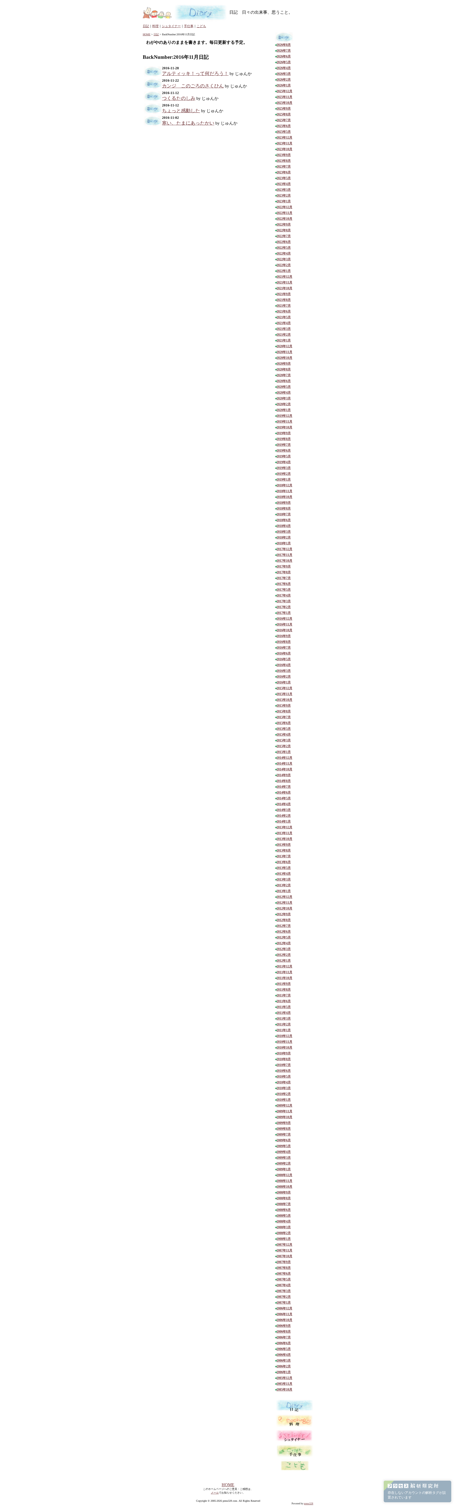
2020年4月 (284, 392)
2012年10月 (284, 908)
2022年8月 (284, 230)
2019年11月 (284, 421)
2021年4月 (284, 323)
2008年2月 (284, 1233)
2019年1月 (284, 479)
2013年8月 (284, 850)
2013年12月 (284, 827)
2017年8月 (284, 572)
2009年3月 (284, 1157)
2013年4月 (284, 873)
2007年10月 (284, 1256)
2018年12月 (284, 485)
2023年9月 (284, 155)
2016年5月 (284, 659)
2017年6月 (284, 584)
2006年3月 (284, 1360)
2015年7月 (284, 717)
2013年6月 (284, 862)
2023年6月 (284, 172)
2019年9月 (284, 433)
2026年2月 (284, 79)
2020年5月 (284, 387)
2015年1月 (284, 752)
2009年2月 (284, 1163)
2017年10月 (284, 560)
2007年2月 (284, 1297)
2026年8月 (284, 45)
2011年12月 (284, 966)
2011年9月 (284, 984)
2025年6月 (284, 126)
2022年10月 (284, 219)
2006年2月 (284, 1366)
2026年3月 (284, 74)
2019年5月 (284, 456)
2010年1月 (284, 1100)
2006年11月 (284, 1314)
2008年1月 (284, 1239)
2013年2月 (284, 885)
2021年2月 (284, 334)
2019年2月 (284, 474)
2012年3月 (284, 949)
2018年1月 (284, 543)
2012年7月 (284, 926)
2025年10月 (284, 103)
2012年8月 (284, 920)
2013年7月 (284, 856)
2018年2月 (284, 537)
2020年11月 (284, 352)
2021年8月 (284, 300)
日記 (146, 26)
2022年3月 (284, 259)
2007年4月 (284, 1285)
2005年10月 (284, 1389)
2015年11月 (284, 694)
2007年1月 (284, 1302)
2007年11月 (284, 1250)
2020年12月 (284, 346)
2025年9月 (284, 108)
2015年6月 (284, 723)
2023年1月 (284, 201)
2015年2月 (284, 746)
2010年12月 (284, 1036)
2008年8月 (284, 1198)
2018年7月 (284, 514)
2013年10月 (284, 839)
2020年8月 (284, 369)
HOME (146, 34)
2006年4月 (284, 1355)
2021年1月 (284, 340)
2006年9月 (284, 1326)
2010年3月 (284, 1088)
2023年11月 (284, 143)
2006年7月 (284, 1337)
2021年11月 (284, 282)
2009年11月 (284, 1111)
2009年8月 (284, 1129)
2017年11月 (284, 555)
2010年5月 (284, 1076)
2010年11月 (284, 1042)
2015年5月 (284, 729)
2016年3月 (284, 671)
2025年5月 (284, 132)
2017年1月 (284, 613)
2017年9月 (284, 566)
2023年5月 (284, 178)
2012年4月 (284, 943)
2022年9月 (284, 224)
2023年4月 (284, 184)
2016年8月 (284, 642)
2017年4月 (284, 595)
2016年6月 (284, 653)
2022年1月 (284, 271)
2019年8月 (284, 439)
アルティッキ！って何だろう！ (195, 73)
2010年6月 (284, 1071)
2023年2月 (284, 195)
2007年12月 (284, 1244)
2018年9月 (284, 503)
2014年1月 (284, 821)
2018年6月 (284, 520)
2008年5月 (284, 1215)
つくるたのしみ (178, 98)
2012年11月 (284, 902)
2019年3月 (284, 468)
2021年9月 (284, 294)
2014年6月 (284, 792)
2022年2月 (284, 265)
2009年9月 (284, 1123)
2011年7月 (284, 995)
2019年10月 (284, 427)
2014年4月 (284, 804)
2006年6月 (284, 1343)
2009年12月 (284, 1105)
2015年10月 (284, 700)
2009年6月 (284, 1140)
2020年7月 (284, 375)
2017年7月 (284, 578)
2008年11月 (284, 1181)
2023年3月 (284, 190)
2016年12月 (284, 618)
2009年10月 (284, 1117)
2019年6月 (284, 450)
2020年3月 (284, 398)
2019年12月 (284, 416)
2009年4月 (284, 1152)
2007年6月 (284, 1273)
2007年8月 (284, 1268)
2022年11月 (284, 213)
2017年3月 (284, 601)
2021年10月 (284, 288)
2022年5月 (284, 247)
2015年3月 (284, 740)
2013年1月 (284, 891)
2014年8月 (284, 781)
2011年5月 (284, 1007)
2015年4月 (284, 734)
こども (201, 26)
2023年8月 (284, 161)
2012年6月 (284, 931)
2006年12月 (284, 1308)
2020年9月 (284, 363)
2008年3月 (284, 1227)
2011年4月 (284, 1013)
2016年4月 (284, 665)
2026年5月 (284, 62)
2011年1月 (284, 1030)
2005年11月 (284, 1384)
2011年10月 (284, 978)
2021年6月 (284, 311)
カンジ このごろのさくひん (193, 86)
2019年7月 (284, 445)
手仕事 (188, 26)
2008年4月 (284, 1221)
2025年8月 (284, 114)
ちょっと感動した (181, 110)
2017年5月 (284, 589)
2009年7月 (284, 1134)
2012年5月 (284, 937)
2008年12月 (284, 1175)
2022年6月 (284, 242)
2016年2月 (284, 676)
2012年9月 (284, 914)
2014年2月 (284, 816)
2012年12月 (284, 897)
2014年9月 (284, 775)
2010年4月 (284, 1082)
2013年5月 (284, 868)
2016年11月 (284, 624)
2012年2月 (284, 955)
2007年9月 (284, 1262)
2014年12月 (284, 758)
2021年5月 (284, 317)
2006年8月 (284, 1331)
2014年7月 (284, 787)
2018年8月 (284, 508)
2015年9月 (284, 705)
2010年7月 (284, 1065)
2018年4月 (284, 526)
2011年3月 (284, 1018)
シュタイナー (171, 26)
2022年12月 (284, 207)
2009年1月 (284, 1169)
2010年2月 (284, 1094)
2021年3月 (284, 329)
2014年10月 (284, 769)
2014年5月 (284, 798)
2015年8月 (284, 711)
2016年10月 (284, 630)
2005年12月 (284, 1378)
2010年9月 (284, 1053)
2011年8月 (284, 989)
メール (215, 1492)
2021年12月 (284, 276)
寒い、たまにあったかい (188, 123)
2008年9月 (284, 1192)
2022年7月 (284, 236)
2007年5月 (284, 1279)
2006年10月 (284, 1320)
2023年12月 (284, 137)
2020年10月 (284, 358)
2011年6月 (284, 1001)
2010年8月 (284, 1059)
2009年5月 (284, 1146)
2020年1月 (284, 410)
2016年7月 (284, 647)
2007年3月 (284, 1291)
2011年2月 (284, 1024)
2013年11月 (284, 833)
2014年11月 (284, 763)
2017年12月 (284, 549)
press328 (308, 1503)
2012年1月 (284, 960)
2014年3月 (284, 810)
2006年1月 (284, 1372)
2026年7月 (284, 50)
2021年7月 (284, 305)
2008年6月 (284, 1210)
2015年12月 (284, 688)
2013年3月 (284, 879)
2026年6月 (284, 56)
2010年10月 (284, 1047)
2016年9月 (284, 636)
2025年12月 (284, 91)
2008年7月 (284, 1204)
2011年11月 (284, 972)
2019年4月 (284, 462)
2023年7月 (284, 166)
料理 (155, 26)
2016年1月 (284, 682)
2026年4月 (284, 68)
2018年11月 (284, 491)
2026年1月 (284, 85)
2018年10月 (284, 497)
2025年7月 (284, 120)
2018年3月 (284, 532)
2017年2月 (284, 607)
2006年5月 (284, 1349)
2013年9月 (284, 845)
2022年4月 (284, 253)
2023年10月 (284, 149)
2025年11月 (284, 97)
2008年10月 (284, 1186)
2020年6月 (284, 381)
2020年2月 (284, 404)
